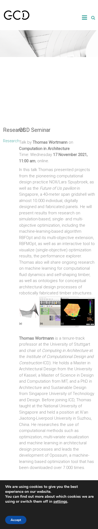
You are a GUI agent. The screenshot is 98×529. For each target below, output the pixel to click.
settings (60, 501)
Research (11, 141)
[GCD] (16, 12)
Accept (16, 520)
